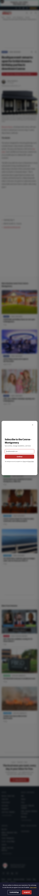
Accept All (27, 892)
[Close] (32, 424)
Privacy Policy (31, 461)
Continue (19, 456)
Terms (24, 461)
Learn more (33, 887)
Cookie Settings (14, 892)
